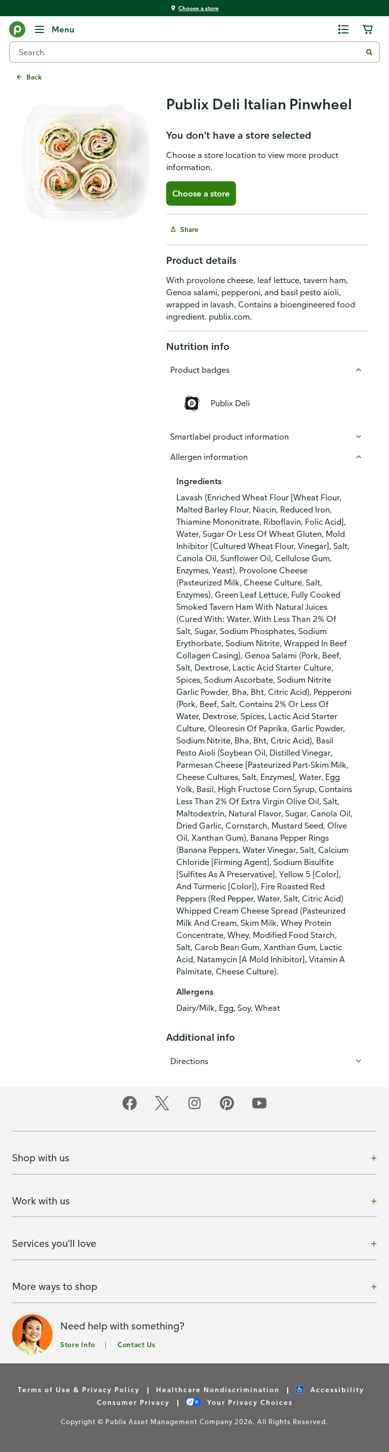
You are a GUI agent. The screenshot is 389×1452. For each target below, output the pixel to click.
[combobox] (189, 52)
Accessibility (336, 1389)
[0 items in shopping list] (343, 29)
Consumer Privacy (133, 1402)
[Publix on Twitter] (162, 1108)
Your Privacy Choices (249, 1402)
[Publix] (17, 31)
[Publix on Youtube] (259, 1108)
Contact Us (136, 1344)
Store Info (77, 1344)
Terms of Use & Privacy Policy (79, 1389)
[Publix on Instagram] (194, 1108)
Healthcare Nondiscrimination (218, 1389)
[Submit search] (369, 52)
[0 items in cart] (368, 29)
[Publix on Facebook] (130, 1108)
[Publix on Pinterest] (227, 1108)
